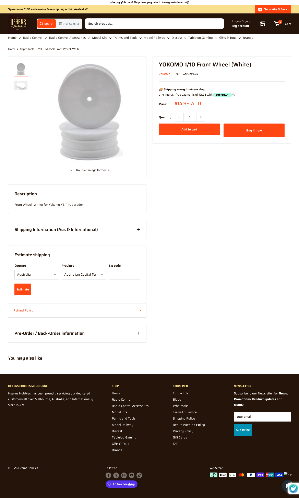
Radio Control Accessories (67, 37)
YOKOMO (164, 74)
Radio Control (33, 37)
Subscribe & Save (275, 9)
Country (20, 265)
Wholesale (180, 405)
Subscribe (243, 429)
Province (68, 265)
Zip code (115, 265)
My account (240, 25)
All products (27, 49)
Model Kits (99, 37)
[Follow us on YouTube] (131, 475)
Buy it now (254, 130)
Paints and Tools (125, 37)
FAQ (176, 443)
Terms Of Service (185, 412)
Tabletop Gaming (200, 37)
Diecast (177, 37)
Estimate (22, 289)
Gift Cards (180, 437)
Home (12, 37)
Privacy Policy (183, 431)
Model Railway (154, 37)
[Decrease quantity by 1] (179, 117)
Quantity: (165, 117)
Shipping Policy (184, 418)
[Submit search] (219, 23)
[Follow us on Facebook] (108, 475)
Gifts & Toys (227, 37)
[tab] (46, 23)
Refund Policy (23, 310)
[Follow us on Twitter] (116, 475)
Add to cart (189, 129)
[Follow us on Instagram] (124, 475)
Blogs (177, 399)
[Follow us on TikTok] (139, 475)
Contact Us (180, 393)
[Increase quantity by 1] (200, 117)
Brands (248, 37)
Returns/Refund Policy (189, 424)
